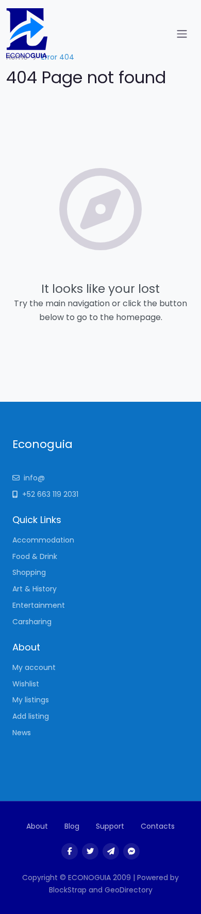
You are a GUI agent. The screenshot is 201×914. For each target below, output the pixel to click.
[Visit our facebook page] (69, 851)
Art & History (34, 589)
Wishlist (25, 684)
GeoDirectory (129, 890)
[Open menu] (182, 34)
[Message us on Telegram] (111, 851)
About (37, 826)
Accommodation (43, 540)
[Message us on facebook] (131, 851)
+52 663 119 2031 (50, 494)
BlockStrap (69, 890)
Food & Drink (34, 556)
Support (110, 826)
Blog (71, 826)
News (21, 733)
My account (34, 667)
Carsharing (32, 622)
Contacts (158, 826)
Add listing (30, 716)
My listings (30, 700)
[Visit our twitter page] (90, 851)
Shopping (29, 572)
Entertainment (38, 605)
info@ (34, 478)
